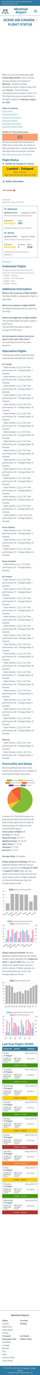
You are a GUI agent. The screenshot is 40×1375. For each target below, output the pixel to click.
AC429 (19, 469)
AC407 (19, 395)
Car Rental (24, 1336)
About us (20, 1370)
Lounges (5, 1345)
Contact (33, 1368)
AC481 (19, 478)
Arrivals (5, 1323)
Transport (6, 1336)
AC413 (19, 413)
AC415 (19, 423)
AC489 (19, 496)
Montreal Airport (21, 10)
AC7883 (19, 515)
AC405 (19, 386)
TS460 (19, 626)
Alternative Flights (9, 120)
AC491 (19, 506)
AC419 (19, 441)
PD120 (19, 540)
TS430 (19, 598)
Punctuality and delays (11, 123)
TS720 (19, 690)
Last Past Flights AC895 (12, 127)
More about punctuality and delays (17, 154)
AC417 (19, 432)
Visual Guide (7, 1360)
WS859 (19, 752)
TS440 (19, 607)
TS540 (19, 663)
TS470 (19, 635)
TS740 (19, 709)
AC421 (19, 450)
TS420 (19, 589)
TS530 (19, 653)
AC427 (19, 460)
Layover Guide (8, 1357)
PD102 (19, 530)
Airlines (5, 1333)
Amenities (6, 1342)
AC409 (19, 404)
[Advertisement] (20, 50)
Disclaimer (26, 1368)
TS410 (19, 580)
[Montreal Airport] (5, 11)
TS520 (19, 644)
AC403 (19, 376)
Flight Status (7, 111)
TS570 (19, 681)
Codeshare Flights (9, 114)
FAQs (4, 1354)
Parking (23, 1323)
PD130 (19, 549)
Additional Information (11, 117)
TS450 (19, 616)
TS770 (19, 727)
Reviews (5, 1348)
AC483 (19, 487)
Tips (4, 1351)
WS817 (19, 743)
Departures (7, 1327)
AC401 (19, 367)
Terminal (24, 1320)
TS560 (19, 672)
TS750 (19, 718)
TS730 (19, 700)
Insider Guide (26, 1339)
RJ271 (18, 564)
